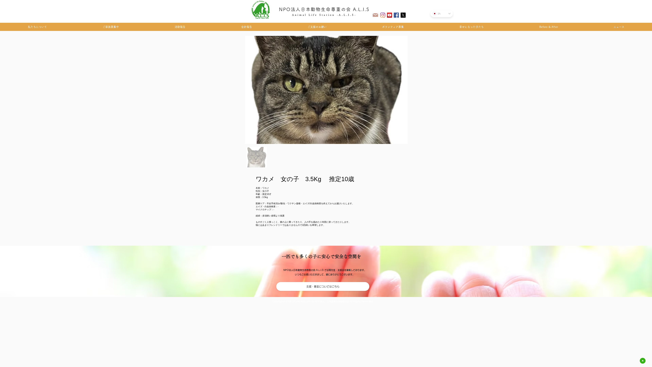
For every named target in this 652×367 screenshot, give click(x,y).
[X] (403, 15)
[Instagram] (382, 15)
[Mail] (375, 15)
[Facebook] (396, 15)
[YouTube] (389, 15)
